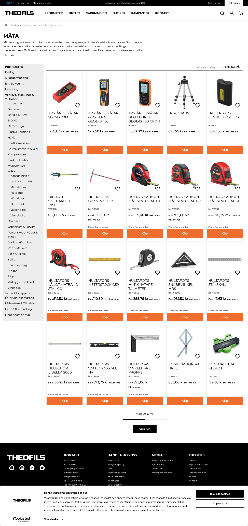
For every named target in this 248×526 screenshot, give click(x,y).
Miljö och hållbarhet (199, 464)
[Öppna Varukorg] (241, 13)
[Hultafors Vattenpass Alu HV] (104, 343)
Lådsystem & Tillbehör (20, 303)
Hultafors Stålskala (218, 283)
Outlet (74, 13)
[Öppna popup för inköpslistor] (77, 105)
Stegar (12, 270)
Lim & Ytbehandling (18, 309)
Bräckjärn (14, 120)
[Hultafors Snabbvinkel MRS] (185, 260)
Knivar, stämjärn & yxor (23, 148)
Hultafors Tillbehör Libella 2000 (60, 368)
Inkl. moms (234, 3)
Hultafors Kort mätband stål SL (224, 199)
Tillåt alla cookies (220, 493)
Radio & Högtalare (20, 242)
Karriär (192, 476)
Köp (64, 150)
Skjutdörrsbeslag (16, 77)
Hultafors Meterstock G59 (103, 283)
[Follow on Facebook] (12, 468)
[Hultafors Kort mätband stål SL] (225, 176)
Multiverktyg (16, 165)
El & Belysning (14, 83)
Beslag (9, 72)
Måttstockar (18, 187)
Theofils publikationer (163, 460)
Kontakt (162, 13)
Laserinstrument (21, 181)
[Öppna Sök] (222, 13)
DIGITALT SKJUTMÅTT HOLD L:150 (63, 201)
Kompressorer (17, 154)
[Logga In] (231, 13)
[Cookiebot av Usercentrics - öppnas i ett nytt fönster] (22, 519)
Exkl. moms (214, 3)
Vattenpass (18, 209)
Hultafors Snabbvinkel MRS (180, 285)
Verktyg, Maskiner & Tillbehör (39, 25)
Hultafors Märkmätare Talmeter (140, 285)
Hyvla (11, 137)
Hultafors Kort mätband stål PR (184, 199)
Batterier (14, 109)
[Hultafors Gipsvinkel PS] (104, 176)
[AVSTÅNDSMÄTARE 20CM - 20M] (64, 92)
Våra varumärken (197, 472)
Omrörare (14, 221)
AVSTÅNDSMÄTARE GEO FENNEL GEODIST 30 (104, 117)
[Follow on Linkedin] (32, 468)
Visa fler (144, 429)
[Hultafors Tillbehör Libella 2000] (64, 343)
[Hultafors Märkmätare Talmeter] (145, 260)
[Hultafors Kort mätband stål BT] (145, 176)
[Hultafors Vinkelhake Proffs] (145, 343)
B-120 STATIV (178, 113)
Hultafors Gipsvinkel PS (101, 199)
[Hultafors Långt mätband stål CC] (64, 260)
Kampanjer (140, 13)
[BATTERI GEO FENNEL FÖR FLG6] (225, 92)
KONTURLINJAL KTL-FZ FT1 (221, 366)
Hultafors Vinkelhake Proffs (139, 368)
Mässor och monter (162, 472)
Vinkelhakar (18, 215)
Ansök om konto (116, 476)
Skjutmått (17, 204)
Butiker (119, 13)
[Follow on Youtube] (42, 468)
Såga (11, 276)
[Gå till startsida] (6, 25)
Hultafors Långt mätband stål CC (63, 285)
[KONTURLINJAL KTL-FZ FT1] (225, 343)
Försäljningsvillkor (117, 472)
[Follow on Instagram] (22, 468)
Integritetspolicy (116, 464)
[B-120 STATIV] (185, 92)
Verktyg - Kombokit (21, 282)
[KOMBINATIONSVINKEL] (185, 343)
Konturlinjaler (19, 175)
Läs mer (8, 55)
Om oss (193, 460)
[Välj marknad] (10, 3)
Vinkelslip (14, 287)
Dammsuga (16, 126)
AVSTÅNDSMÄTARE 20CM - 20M (64, 115)
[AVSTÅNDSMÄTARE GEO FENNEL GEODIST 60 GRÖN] (145, 92)
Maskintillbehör (18, 160)
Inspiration (157, 468)
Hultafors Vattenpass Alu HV (103, 368)
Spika (11, 259)
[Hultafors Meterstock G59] (104, 260)
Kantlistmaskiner (19, 143)
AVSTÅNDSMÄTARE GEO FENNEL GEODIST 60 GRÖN (144, 117)
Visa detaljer (51, 519)
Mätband (16, 192)
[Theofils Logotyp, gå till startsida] (19, 13)
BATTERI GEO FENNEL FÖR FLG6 (224, 115)
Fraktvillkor (113, 460)
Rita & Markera (17, 248)
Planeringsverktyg (42, 3)
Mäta (11, 171)
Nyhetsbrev (158, 464)
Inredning (12, 89)
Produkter (54, 13)
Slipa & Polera (17, 253)
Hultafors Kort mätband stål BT (144, 199)
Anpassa (218, 503)
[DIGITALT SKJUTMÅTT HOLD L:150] (64, 176)
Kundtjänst (113, 480)
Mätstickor (17, 198)
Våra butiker (195, 468)
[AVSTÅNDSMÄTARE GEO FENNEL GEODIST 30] (104, 92)
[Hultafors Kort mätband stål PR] (185, 176)
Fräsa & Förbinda (19, 131)
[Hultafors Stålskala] (225, 260)
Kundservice (23, 3)
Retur (110, 468)
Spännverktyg (17, 265)
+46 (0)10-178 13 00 (77, 484)
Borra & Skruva (17, 114)
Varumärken (96, 13)
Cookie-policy (115, 484)
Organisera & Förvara (21, 226)
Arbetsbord (15, 103)
